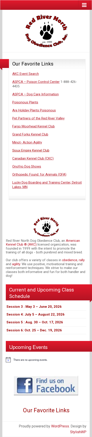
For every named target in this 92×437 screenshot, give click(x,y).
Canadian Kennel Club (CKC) (33, 158)
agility (16, 264)
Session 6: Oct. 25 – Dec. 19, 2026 (34, 330)
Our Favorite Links (32, 64)
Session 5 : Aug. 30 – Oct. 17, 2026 (34, 322)
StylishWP (78, 432)
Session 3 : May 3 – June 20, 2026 (34, 307)
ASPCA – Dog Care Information (35, 94)
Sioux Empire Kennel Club (30, 150)
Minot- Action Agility (27, 142)
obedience (69, 260)
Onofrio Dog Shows (26, 166)
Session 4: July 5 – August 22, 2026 (35, 314)
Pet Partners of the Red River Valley (38, 118)
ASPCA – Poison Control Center (36, 82)
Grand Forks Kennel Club (30, 134)
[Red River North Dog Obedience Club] (46, 31)
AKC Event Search (25, 74)
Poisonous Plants (25, 102)
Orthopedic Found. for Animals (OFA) (39, 174)
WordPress (60, 426)
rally (82, 260)
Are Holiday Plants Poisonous (34, 110)
